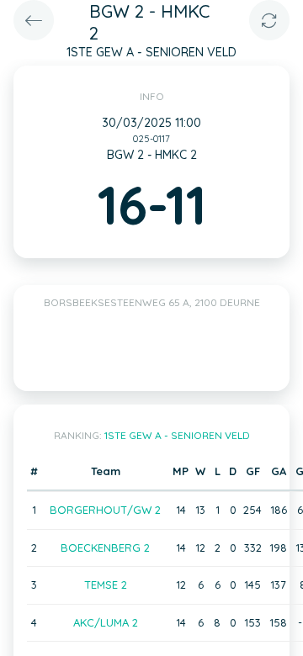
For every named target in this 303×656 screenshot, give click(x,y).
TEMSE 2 (105, 584)
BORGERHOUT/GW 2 (105, 509)
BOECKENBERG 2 (105, 547)
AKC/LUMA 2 (105, 622)
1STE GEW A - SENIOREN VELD (177, 435)
